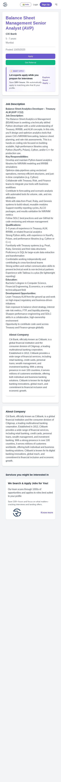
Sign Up (46, 4)
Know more (47, 512)
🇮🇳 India (26, 5)
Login (35, 4)
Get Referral (30, 62)
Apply (30, 56)
